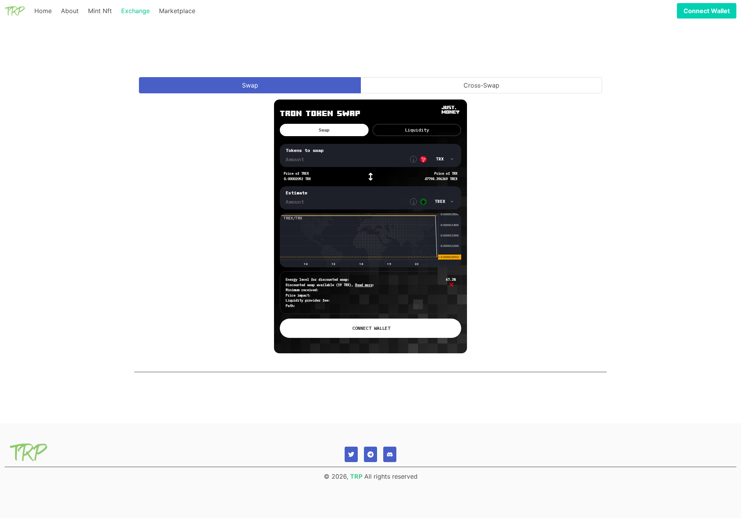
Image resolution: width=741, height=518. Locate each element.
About (70, 11)
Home (43, 11)
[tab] (250, 85)
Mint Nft (100, 11)
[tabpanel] (370, 230)
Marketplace (177, 11)
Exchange (135, 11)
